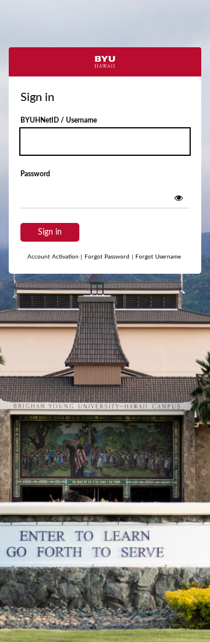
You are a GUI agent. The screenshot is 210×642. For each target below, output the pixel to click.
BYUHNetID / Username (58, 120)
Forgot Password (107, 257)
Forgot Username (156, 257)
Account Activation (54, 257)
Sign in (50, 232)
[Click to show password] (178, 198)
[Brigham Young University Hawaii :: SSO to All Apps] (105, 62)
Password (35, 173)
